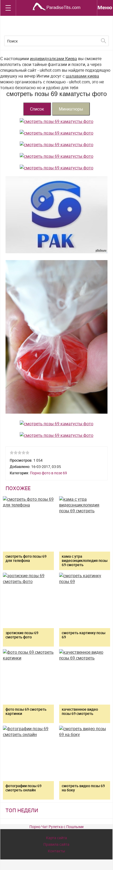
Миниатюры (71, 109)
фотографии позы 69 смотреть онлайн (24, 787)
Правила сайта (56, 844)
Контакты (56, 850)
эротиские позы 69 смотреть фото (22, 634)
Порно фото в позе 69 (48, 472)
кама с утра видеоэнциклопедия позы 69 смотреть (84, 560)
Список (37, 109)
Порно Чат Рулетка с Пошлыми (56, 826)
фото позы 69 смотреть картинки (26, 711)
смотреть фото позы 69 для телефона (26, 558)
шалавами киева (82, 76)
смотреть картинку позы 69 (83, 634)
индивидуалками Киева (53, 58)
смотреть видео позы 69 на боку (83, 787)
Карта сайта (56, 837)
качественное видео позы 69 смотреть (80, 711)
